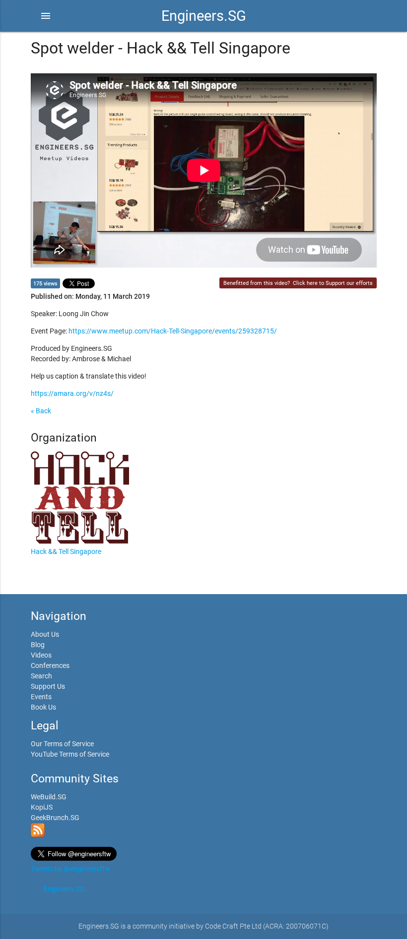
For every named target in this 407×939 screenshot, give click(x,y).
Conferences (50, 665)
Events (41, 697)
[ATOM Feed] (38, 834)
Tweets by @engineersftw (70, 869)
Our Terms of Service (62, 744)
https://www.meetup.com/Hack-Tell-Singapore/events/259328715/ (172, 331)
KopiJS (42, 807)
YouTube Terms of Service (70, 754)
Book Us (43, 707)
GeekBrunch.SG (55, 818)
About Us (45, 634)
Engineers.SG (203, 15)
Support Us (48, 686)
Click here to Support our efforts (333, 283)
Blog (38, 645)
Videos (41, 655)
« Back (41, 411)
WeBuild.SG (49, 797)
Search (41, 676)
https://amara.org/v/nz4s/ (72, 393)
